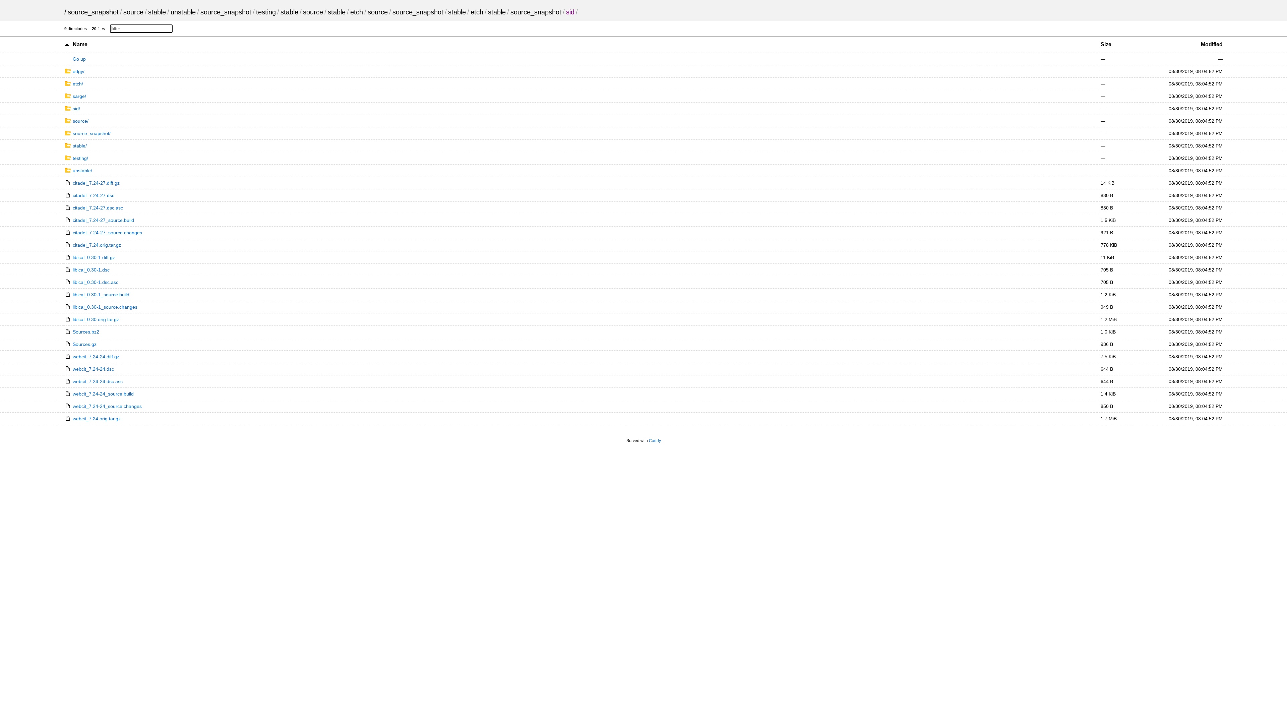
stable (157, 12)
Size (1106, 44)
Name (80, 44)
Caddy (655, 440)
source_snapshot (93, 12)
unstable (183, 12)
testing (266, 12)
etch (356, 12)
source (133, 12)
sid (570, 12)
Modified (1212, 44)
